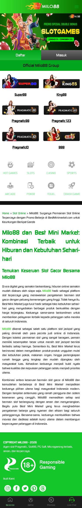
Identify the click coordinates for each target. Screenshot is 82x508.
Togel (51, 194)
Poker (31, 194)
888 (62, 147)
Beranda (10, 505)
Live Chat (71, 505)
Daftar (20, 55)
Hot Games (10, 173)
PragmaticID (20, 147)
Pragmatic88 (20, 121)
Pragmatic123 (61, 121)
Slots (31, 173)
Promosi (51, 505)
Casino (51, 173)
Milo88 (46, 291)
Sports (72, 173)
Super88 (20, 94)
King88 (61, 94)
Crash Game (72, 194)
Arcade (10, 194)
